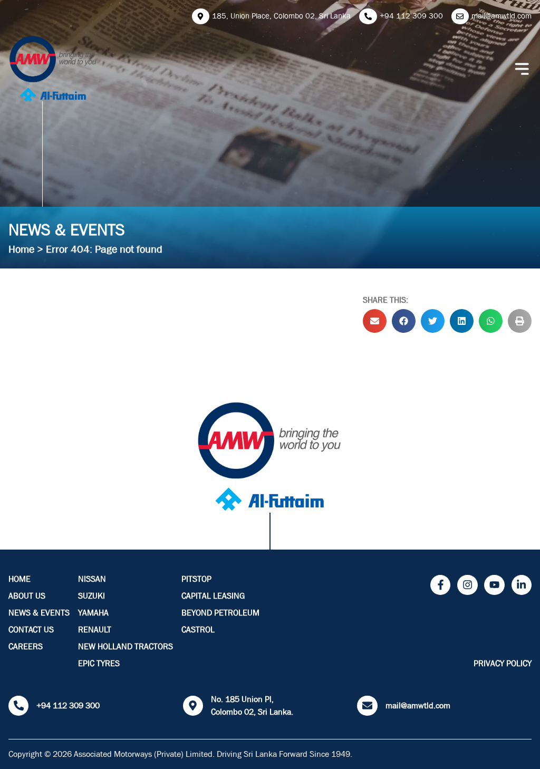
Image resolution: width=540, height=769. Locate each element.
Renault (94, 630)
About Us (26, 596)
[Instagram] (467, 585)
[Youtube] (494, 585)
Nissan (92, 579)
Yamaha (93, 613)
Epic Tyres (99, 663)
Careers (25, 646)
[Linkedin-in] (522, 585)
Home (21, 249)
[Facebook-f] (440, 585)
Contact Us (31, 630)
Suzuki (91, 596)
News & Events (39, 613)
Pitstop (196, 579)
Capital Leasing (213, 596)
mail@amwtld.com (417, 705)
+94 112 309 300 (68, 705)
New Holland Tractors (125, 646)
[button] (375, 321)
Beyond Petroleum (220, 613)
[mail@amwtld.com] (367, 706)
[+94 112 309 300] (18, 706)
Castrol (198, 630)
